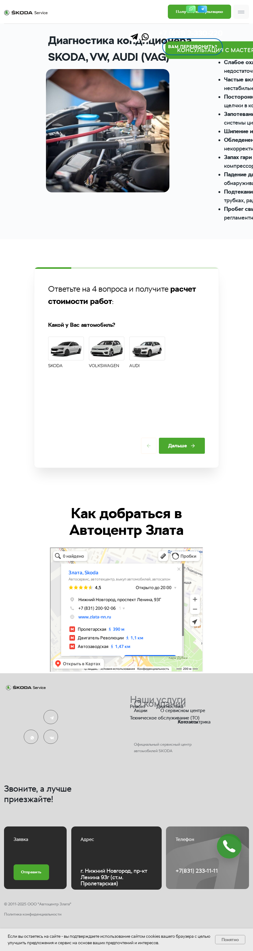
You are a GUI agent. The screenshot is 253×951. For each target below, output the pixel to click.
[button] (241, 12)
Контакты (188, 722)
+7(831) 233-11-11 (197, 870)
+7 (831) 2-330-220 (191, 33)
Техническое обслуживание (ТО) (165, 718)
